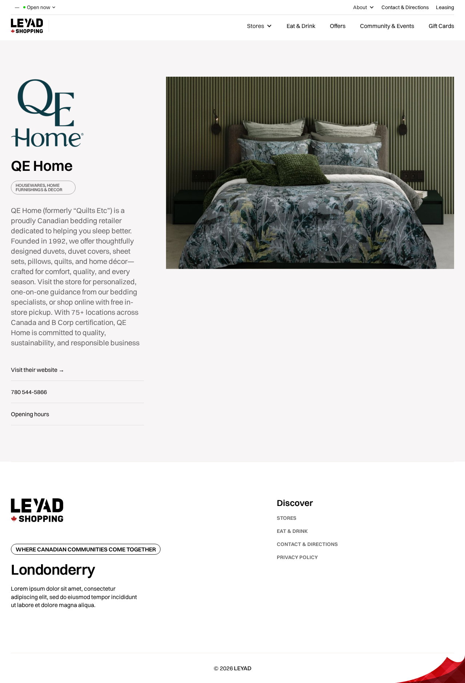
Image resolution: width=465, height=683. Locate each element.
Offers (337, 26)
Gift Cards (441, 26)
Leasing (445, 7)
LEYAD (242, 668)
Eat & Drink (301, 26)
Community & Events (387, 26)
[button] (40, 7)
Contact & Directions (405, 7)
